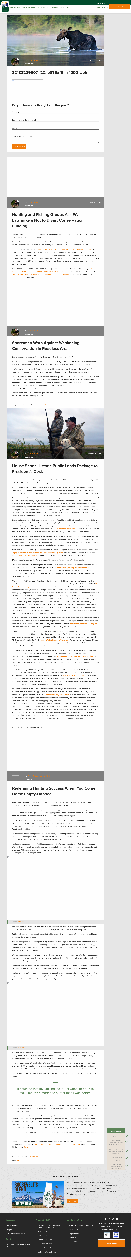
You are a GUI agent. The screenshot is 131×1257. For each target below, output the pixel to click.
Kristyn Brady (33, 60)
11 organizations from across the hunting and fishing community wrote (63, 249)
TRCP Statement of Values (17, 1234)
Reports (10, 1229)
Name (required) (17, 112)
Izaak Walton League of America (54, 640)
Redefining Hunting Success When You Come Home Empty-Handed (116, 1166)
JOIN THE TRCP (102, 8)
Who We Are (43, 8)
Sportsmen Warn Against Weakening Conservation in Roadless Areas (116, 1151)
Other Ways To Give (46, 1248)
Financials (73, 1238)
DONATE (119, 6)
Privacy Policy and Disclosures (81, 1225)
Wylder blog (75, 1144)
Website (14, 128)
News (62, 8)
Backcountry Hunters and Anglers (83, 623)
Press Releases (13, 1225)
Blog (79, 3)
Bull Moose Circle (45, 1244)
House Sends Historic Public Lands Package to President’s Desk (116, 1159)
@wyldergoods (55, 1144)
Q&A (26, 1147)
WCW (19, 1161)
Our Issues (14, 8)
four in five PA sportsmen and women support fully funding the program (40, 274)
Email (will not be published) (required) (24, 120)
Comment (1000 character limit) (22, 136)
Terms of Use (74, 1229)
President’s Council (45, 1235)
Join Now (111, 1243)
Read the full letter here (21, 282)
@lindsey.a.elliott (41, 1144)
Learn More (72, 1201)
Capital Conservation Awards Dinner (18, 1246)
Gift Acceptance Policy (47, 1252)
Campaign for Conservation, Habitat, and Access (49, 1226)
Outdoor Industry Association (57, 695)
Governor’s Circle (45, 1239)
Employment (74, 1234)
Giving (54, 8)
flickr (45, 405)
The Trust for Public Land (73, 675)
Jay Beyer (21, 921)
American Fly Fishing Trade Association (73, 567)
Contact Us (88, 3)
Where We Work (29, 8)
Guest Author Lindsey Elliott (39, 776)
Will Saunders (22, 1047)
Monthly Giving (44, 1231)
